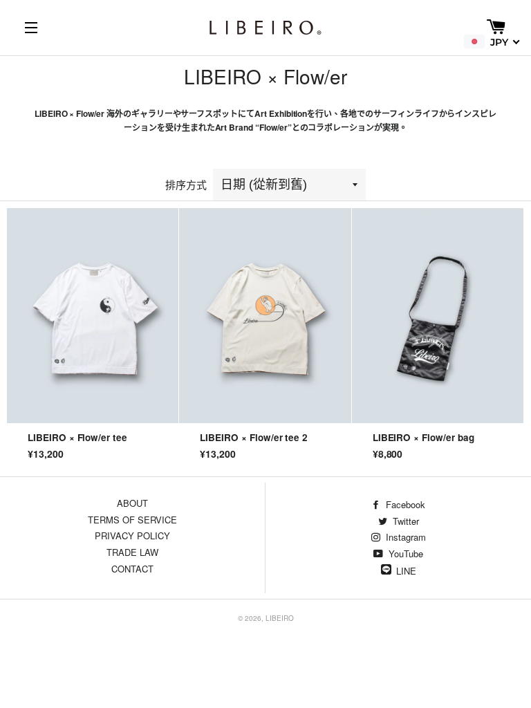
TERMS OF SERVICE (132, 519)
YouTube (404, 553)
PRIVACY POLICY (132, 535)
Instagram (404, 536)
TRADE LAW (132, 552)
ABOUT (132, 503)
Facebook (404, 504)
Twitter (404, 521)
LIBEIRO (280, 618)
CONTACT (132, 568)
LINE (406, 570)
